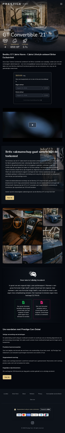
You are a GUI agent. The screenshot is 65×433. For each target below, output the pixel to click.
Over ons (32, 399)
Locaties (6, 394)
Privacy (40, 394)
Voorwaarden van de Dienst (53, 394)
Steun (24, 394)
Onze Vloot (15, 394)
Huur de (9, 198)
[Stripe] (45, 409)
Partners (32, 394)
